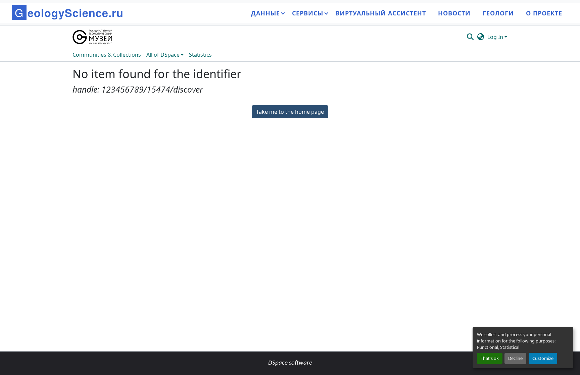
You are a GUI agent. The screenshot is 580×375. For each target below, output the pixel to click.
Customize (542, 358)
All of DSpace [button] (163, 54)
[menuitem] (165, 54)
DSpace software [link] (290, 363)
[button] (92, 37)
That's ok (490, 358)
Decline (515, 358)
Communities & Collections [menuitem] (106, 54)
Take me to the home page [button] (290, 111)
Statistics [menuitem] (200, 54)
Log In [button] (495, 37)
